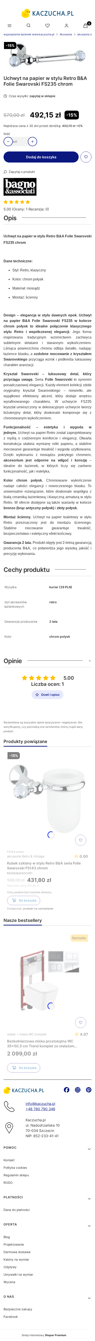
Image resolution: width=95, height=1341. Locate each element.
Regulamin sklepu (16, 1175)
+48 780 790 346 (40, 1109)
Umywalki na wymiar (18, 1274)
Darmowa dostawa (17, 1252)
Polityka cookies (15, 1167)
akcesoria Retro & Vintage (25, 856)
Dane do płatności (17, 1210)
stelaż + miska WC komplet (26, 1034)
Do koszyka (27, 900)
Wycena (9, 1282)
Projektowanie (14, 1244)
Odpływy (10, 1267)
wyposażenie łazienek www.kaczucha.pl (29, 34)
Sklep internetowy (44, 1335)
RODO (8, 1182)
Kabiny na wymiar (16, 1259)
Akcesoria (66, 34)
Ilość (7, 134)
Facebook (11, 1316)
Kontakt (9, 1160)
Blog (7, 1237)
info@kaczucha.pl (40, 1103)
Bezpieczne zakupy (18, 1309)
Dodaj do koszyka (41, 157)
